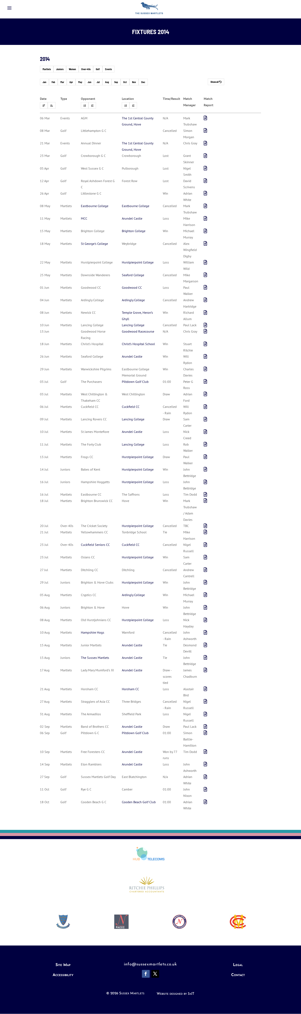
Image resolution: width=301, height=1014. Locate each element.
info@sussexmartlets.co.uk (150, 964)
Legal (238, 965)
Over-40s (86, 69)
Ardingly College (133, 300)
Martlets (47, 69)
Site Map (62, 965)
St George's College (94, 244)
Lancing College (133, 325)
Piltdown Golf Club (135, 382)
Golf (98, 69)
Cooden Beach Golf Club (139, 802)
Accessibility (63, 975)
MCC (84, 218)
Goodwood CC (132, 287)
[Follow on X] (155, 974)
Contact (238, 975)
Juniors (59, 69)
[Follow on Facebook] (146, 974)
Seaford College (133, 275)
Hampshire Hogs (92, 632)
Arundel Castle (132, 218)
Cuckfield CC (130, 407)
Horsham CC (130, 689)
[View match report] (205, 118)
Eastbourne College (94, 206)
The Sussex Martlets (95, 658)
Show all (214, 81)
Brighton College (133, 231)
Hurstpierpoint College (138, 262)
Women (72, 69)
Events (108, 69)
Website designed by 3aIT (175, 994)
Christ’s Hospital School (138, 344)
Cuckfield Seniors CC (95, 545)
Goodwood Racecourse (138, 331)
